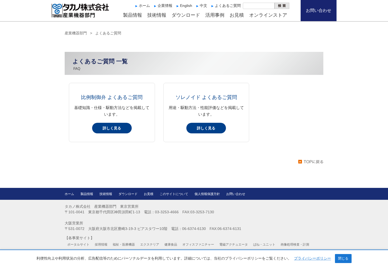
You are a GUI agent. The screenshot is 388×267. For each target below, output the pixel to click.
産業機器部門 (76, 33)
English (186, 5)
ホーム (144, 5)
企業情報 (165, 5)
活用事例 (214, 15)
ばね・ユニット (264, 244)
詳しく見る (112, 128)
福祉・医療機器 (124, 244)
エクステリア (149, 244)
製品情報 (132, 15)
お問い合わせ (318, 10)
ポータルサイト (78, 244)
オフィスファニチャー (198, 244)
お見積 (237, 15)
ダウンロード (186, 15)
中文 (203, 5)
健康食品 (170, 244)
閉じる (343, 258)
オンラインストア (268, 15)
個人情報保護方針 (207, 194)
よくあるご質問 (228, 5)
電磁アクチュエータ (233, 244)
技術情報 (156, 15)
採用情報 (101, 244)
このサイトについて (174, 194)
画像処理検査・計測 (295, 244)
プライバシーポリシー (312, 258)
